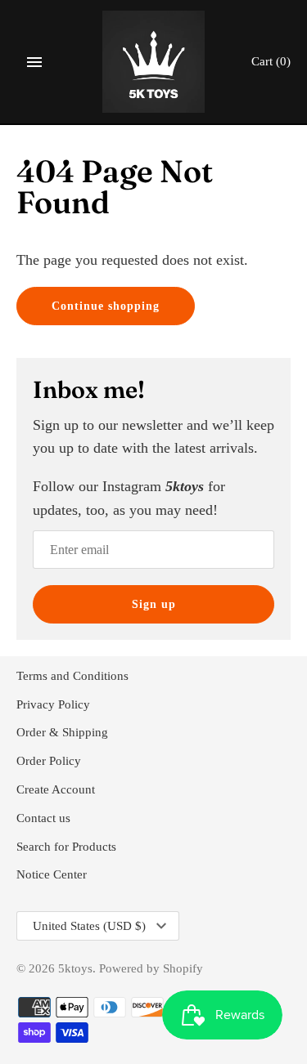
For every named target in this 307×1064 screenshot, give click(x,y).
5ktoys (75, 968)
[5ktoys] (153, 62)
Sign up (154, 604)
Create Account (55, 789)
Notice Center (51, 874)
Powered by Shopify (151, 968)
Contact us (43, 818)
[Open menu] (34, 62)
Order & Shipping (62, 732)
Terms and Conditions (72, 675)
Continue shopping (106, 306)
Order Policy (48, 760)
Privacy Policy (53, 704)
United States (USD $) (89, 925)
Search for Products (66, 846)
